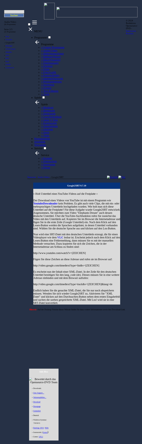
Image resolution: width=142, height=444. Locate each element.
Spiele (37, 97)
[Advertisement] (77, 336)
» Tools (45, 94)
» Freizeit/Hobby (50, 75)
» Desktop (46, 66)
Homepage (37, 406)
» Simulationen (49, 126)
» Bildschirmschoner (52, 53)
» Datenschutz (49, 161)
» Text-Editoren (49, 91)
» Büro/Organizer (50, 59)
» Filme (45, 69)
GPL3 (41, 437)
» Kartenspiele (49, 123)
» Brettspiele (48, 110)
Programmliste (42, 138)
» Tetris (45, 135)
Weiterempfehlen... (39, 397)
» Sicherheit (47, 84)
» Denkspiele (48, 113)
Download (36, 402)
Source (45, 432)
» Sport (45, 132)
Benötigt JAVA (38, 428)
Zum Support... (38, 393)
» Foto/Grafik (48, 72)
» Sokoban (47, 129)
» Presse (45, 167)
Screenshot (37, 411)
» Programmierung (51, 81)
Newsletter (40, 144)
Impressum (131, 31)
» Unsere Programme (52, 47)
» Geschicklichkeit (51, 116)
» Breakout (47, 107)
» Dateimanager (50, 62)
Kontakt (130, 33)
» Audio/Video (49, 50)
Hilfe (46, 428)
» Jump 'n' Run (49, 119)
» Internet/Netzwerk (52, 78)
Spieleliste (39, 141)
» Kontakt (46, 158)
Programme (40, 37)
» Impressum (48, 164)
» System (46, 87)
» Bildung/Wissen (51, 56)
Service (38, 148)
